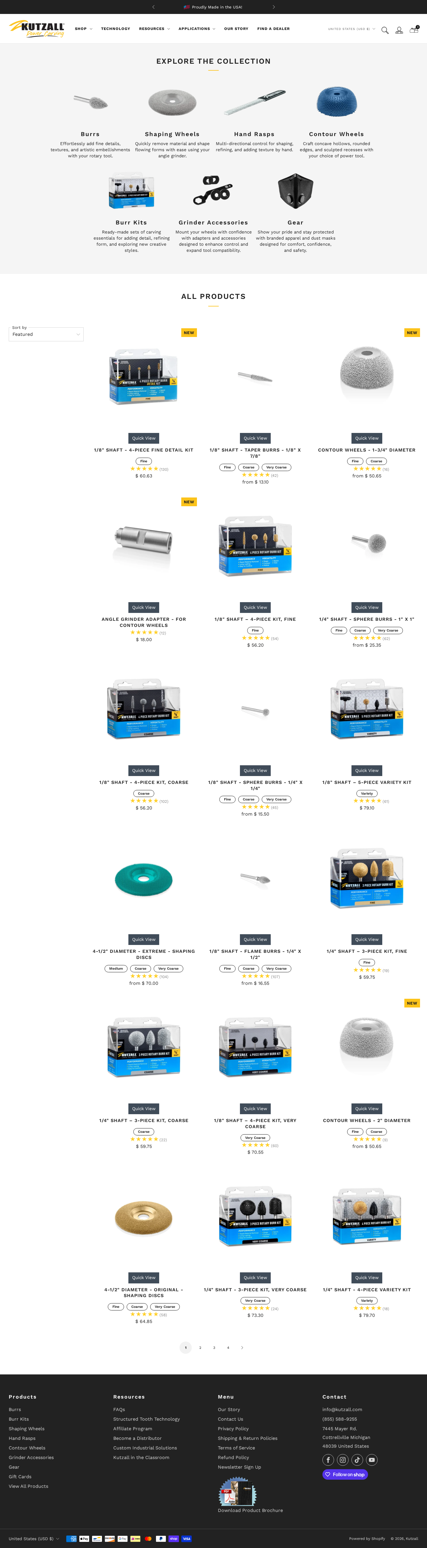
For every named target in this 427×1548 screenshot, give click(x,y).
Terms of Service (236, 1448)
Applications (194, 28)
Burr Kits (19, 1419)
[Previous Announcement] (153, 7)
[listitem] (214, 7)
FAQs (119, 1409)
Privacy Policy (233, 1428)
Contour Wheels (27, 1448)
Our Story (236, 28)
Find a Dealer (273, 28)
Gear (14, 1467)
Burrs (15, 1409)
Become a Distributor (137, 1438)
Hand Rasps (22, 1438)
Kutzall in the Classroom (141, 1457)
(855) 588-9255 (339, 1419)
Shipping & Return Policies (247, 1438)
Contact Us (230, 1419)
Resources (151, 28)
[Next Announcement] (274, 7)
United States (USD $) (349, 29)
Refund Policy (233, 1457)
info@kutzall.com (342, 1409)
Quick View (144, 438)
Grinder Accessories (31, 1457)
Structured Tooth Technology (146, 1419)
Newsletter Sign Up (239, 1467)
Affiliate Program (132, 1428)
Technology (115, 28)
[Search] (385, 30)
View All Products (28, 1486)
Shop (81, 28)
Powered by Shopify (367, 1538)
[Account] (399, 30)
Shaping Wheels (26, 1428)
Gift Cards (20, 1476)
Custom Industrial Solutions (145, 1448)
